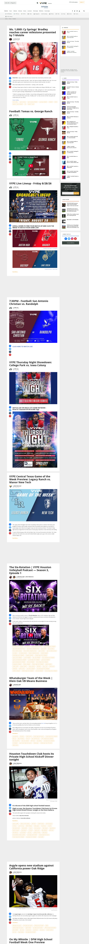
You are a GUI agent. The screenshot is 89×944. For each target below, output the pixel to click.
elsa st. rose (45, 666)
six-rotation (15, 653)
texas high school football (32, 834)
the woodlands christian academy (19, 834)
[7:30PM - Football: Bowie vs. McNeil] (63, 177)
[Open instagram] (77, 11)
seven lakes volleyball (31, 668)
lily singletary (39, 740)
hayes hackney (21, 932)
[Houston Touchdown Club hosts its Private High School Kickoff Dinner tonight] (33, 782)
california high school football (50, 927)
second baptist (23, 832)
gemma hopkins (49, 664)
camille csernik (15, 666)
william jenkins (15, 745)
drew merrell (51, 666)
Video (30, 13)
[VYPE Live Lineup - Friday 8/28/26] (33, 206)
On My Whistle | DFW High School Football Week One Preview (30, 941)
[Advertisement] (33, 286)
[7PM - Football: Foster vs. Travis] (63, 32)
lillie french (33, 740)
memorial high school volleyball (51, 670)
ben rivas (14, 932)
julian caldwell (15, 929)
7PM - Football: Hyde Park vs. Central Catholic (72, 137)
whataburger (36, 743)
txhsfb (47, 925)
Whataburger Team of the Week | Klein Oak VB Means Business (31, 679)
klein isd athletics (21, 738)
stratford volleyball (16, 670)
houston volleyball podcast (34, 653)
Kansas (24, 11)
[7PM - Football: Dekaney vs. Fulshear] (63, 117)
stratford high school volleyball (27, 670)
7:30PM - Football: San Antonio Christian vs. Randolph (28, 302)
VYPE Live (17, 13)
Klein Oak (43, 723)
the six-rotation (51, 648)
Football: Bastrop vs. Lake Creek (51, 269)
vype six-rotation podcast (51, 650)
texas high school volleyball (18, 646)
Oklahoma (41, 11)
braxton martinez (50, 929)
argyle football (28, 927)
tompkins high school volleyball (41, 655)
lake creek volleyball (36, 657)
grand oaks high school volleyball (19, 662)
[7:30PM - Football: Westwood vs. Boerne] (63, 147)
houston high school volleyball (49, 646)
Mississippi (35, 11)
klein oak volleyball (30, 662)
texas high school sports (27, 925)
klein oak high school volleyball (42, 662)
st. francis (14, 825)
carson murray (21, 825)
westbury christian (37, 832)
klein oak (28, 738)
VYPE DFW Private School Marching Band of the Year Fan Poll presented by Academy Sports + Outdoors (73, 211)
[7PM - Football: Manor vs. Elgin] (63, 157)
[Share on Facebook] (10, 78)
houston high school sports (37, 646)
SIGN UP (82, 2)
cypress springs (23, 101)
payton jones (37, 830)
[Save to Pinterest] (10, 87)
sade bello (39, 666)
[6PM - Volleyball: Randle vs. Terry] (63, 127)
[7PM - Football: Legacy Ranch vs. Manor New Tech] (63, 162)
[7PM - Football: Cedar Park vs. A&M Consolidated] (63, 172)
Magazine (37, 13)
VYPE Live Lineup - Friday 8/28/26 (30, 183)
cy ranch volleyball (27, 657)
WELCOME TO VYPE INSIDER (72, 219)
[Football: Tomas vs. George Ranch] (33, 134)
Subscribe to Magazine (10, 2)
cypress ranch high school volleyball (19, 659)
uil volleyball (27, 646)
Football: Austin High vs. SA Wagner (50, 248)
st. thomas (31, 830)
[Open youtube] (79, 11)
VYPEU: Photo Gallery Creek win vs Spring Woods (73, 215)
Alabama (15, 11)
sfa (25, 104)
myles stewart (45, 828)
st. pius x (30, 828)
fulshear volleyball (26, 664)
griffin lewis (51, 830)
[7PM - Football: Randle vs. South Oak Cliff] (63, 37)
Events (70, 13)
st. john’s (49, 825)
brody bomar (28, 929)
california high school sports (18, 927)
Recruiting (45, 13)
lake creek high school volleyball (48, 657)
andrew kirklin (24, 828)
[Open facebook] (72, 11)
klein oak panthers (16, 740)
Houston (14, 18)
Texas (10, 11)
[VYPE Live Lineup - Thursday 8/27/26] (63, 42)
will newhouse (15, 832)
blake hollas (44, 832)
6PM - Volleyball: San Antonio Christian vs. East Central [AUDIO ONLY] (72, 123)
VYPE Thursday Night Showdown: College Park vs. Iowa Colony (30, 364)
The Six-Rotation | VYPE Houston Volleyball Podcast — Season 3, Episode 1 (30, 570)
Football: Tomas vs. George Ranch (30, 111)
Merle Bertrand (17, 486)
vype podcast (43, 648)
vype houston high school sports (19, 648)
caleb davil (34, 823)
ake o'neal (22, 929)
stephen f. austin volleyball (18, 104)
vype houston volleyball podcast (33, 648)
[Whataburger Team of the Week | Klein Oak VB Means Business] (33, 704)
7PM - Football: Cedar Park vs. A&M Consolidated (72, 172)
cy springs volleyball (43, 101)
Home (6, 18)
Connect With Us (70, 242)
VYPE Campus (10, 16)
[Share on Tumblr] (10, 84)
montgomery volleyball (17, 664)
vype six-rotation (42, 650)
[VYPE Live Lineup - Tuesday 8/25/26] (63, 113)
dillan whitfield (44, 830)
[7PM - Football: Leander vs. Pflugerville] (63, 167)
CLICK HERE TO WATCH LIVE (23, 347)
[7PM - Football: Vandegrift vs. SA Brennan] (63, 47)
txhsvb (56, 101)
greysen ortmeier (23, 666)
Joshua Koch (17, 39)
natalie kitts (15, 668)
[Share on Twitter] (10, 81)
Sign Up (76, 193)
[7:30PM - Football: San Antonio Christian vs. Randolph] (33, 327)
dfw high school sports (17, 925)
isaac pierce (42, 929)
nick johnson (35, 929)
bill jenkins (22, 736)
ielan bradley (15, 101)
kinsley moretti (21, 668)
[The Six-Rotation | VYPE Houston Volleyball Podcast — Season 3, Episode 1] (33, 596)
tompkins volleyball (29, 655)
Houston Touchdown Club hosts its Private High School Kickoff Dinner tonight (31, 756)
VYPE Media (9, 13)
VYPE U (24, 13)
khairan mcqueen (16, 830)
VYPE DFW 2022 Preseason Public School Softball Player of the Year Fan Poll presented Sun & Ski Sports (73, 205)
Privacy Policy (63, 70)
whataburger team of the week (46, 743)
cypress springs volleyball (32, 101)
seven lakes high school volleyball (43, 668)
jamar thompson (49, 823)
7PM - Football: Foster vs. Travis (72, 32)
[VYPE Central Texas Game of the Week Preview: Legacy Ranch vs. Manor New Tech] (33, 505)
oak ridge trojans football (37, 927)
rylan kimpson (24, 830)
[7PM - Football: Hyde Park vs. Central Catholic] (63, 137)
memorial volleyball (39, 670)
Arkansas (20, 11)
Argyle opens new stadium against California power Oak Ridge (31, 867)
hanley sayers (36, 825)
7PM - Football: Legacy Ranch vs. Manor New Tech (72, 162)
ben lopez (29, 832)
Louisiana (29, 11)
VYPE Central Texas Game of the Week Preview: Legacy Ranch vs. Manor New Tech (30, 479)
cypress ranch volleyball (17, 657)
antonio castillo (15, 823)
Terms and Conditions (70, 70)
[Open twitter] (75, 11)
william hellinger (29, 825)
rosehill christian (41, 823)
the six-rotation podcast (17, 650)
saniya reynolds (32, 666)
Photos (52, 13)
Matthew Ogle (21, 576)
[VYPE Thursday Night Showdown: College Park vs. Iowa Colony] (33, 388)
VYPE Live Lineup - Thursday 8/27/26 (73, 42)
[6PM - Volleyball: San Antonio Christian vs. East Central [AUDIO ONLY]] (63, 122)
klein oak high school (35, 738)
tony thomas (43, 825)
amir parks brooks (16, 828)
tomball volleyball (44, 653)
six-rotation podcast (23, 653)
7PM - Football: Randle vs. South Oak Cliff (72, 37)
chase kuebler (41, 837)
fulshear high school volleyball (37, 664)
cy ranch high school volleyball (33, 659)
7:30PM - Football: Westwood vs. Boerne (71, 147)
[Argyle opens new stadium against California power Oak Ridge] (33, 891)
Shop (64, 13)
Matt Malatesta (29, 576)
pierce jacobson (37, 828)
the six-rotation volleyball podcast (30, 650)
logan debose (52, 828)
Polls (58, 13)
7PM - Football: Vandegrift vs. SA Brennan (72, 47)
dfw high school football (38, 925)
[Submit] (84, 11)
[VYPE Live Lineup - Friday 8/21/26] (63, 132)
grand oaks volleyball (45, 659)
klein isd (14, 738)
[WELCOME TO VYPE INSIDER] (63, 221)
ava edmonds (15, 736)
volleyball (50, 101)
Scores (76, 13)
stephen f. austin (31, 104)
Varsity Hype (47, 11)
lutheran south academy (25, 823)
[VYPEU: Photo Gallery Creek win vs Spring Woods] (63, 216)
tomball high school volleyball (18, 655)
